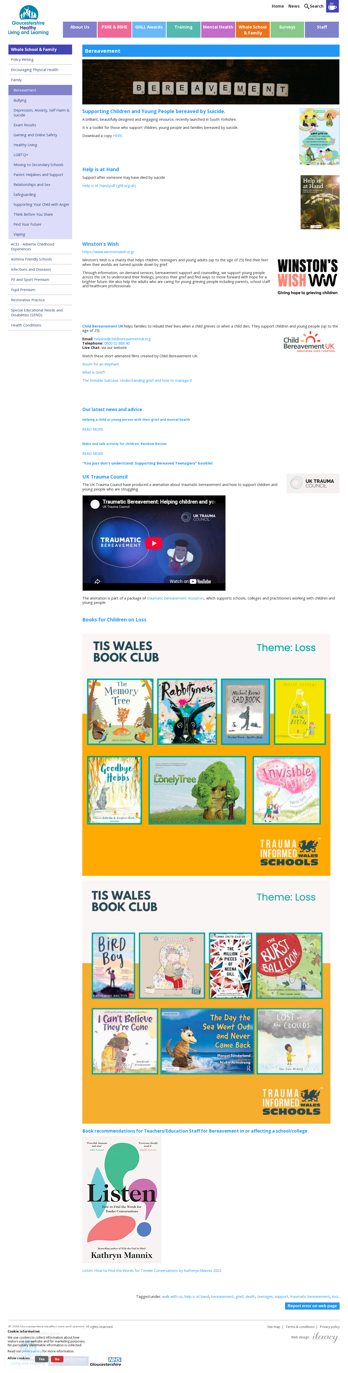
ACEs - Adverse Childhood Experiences (32, 246)
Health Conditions (26, 325)
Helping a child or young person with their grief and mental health (136, 419)
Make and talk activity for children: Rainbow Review (124, 444)
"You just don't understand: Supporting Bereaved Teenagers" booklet (148, 463)
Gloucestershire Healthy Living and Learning (52, 1327)
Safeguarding (25, 194)
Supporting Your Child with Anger (41, 204)
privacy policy (32, 1351)
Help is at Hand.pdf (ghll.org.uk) (109, 185)
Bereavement (25, 90)
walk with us (172, 1296)
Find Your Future (27, 224)
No (57, 1359)
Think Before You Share (33, 214)
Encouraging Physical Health (34, 69)
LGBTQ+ (21, 154)
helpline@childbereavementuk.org (122, 338)
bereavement (222, 1296)
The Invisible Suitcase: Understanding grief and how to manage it (137, 380)
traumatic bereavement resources (175, 598)
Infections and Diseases (31, 269)
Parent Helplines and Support (38, 174)
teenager (265, 1296)
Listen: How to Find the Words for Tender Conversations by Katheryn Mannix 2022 (151, 1270)
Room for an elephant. (101, 364)
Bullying (20, 100)
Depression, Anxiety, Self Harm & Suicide (42, 112)
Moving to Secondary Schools (38, 164)
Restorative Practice (28, 299)
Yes (42, 1359)
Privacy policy (330, 1327)
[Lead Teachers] (332, 6)
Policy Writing (22, 59)
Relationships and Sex (32, 184)
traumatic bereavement (310, 1296)
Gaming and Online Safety (35, 134)
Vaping (19, 234)
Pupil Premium (23, 289)
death (250, 1296)
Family (16, 79)
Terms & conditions (300, 1327)
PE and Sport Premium (30, 279)
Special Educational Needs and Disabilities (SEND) (37, 312)
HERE (117, 135)
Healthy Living (25, 144)
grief (239, 1296)
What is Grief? (93, 372)
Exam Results (25, 125)
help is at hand (196, 1296)
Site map (273, 1327)
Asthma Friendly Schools (31, 259)
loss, (336, 1296)
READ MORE (92, 429)
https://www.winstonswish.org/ (108, 251)
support (281, 1296)
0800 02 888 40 (117, 343)
